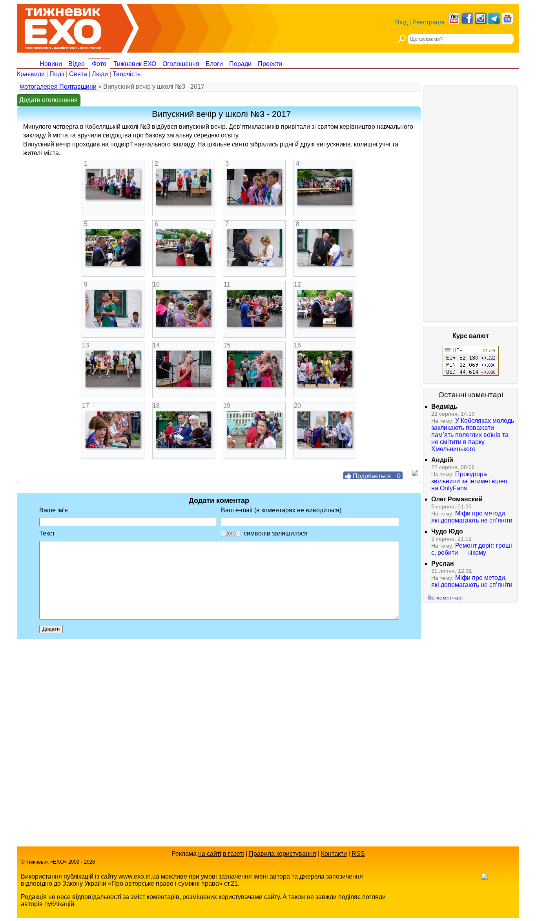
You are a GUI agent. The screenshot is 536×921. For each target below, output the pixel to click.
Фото (99, 63)
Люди (100, 74)
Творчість (126, 74)
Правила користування (282, 853)
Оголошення (180, 63)
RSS (358, 853)
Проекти (270, 63)
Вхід (401, 22)
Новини (51, 63)
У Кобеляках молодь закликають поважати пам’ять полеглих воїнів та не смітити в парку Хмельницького (472, 434)
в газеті (233, 853)
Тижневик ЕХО (134, 63)
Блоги (214, 63)
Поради (240, 63)
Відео (76, 63)
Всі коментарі (445, 597)
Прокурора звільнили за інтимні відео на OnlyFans (469, 481)
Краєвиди (31, 74)
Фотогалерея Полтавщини (58, 86)
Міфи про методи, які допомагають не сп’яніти (471, 517)
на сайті (209, 853)
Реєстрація (428, 22)
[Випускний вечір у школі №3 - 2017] (113, 197)
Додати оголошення (48, 100)
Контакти (334, 853)
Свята (78, 74)
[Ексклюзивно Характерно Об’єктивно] (63, 26)
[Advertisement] (470, 204)
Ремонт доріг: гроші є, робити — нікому (471, 549)
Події (56, 74)
